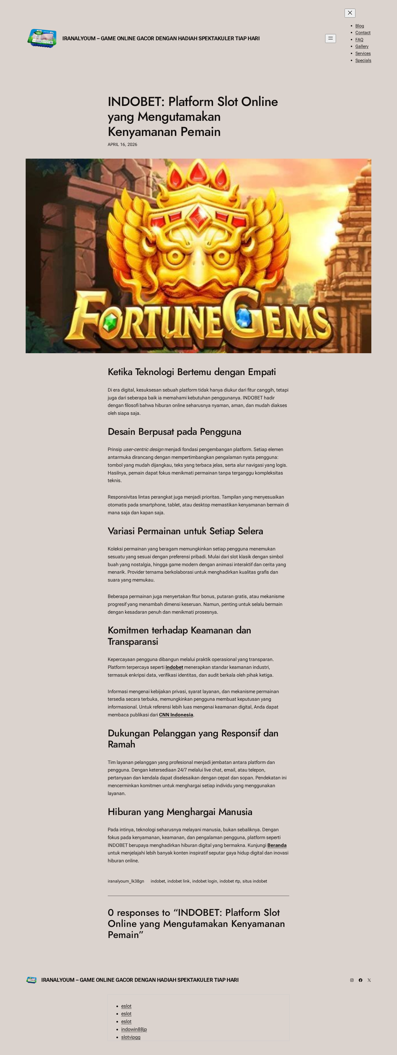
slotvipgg (130, 1037)
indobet (174, 667)
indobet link (178, 881)
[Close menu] (350, 13)
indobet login (204, 881)
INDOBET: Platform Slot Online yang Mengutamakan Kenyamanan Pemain (193, 116)
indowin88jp (134, 1029)
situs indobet (255, 881)
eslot (126, 1006)
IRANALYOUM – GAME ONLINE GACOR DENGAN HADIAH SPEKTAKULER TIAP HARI (161, 38)
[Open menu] (330, 38)
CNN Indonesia (176, 714)
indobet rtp (230, 881)
